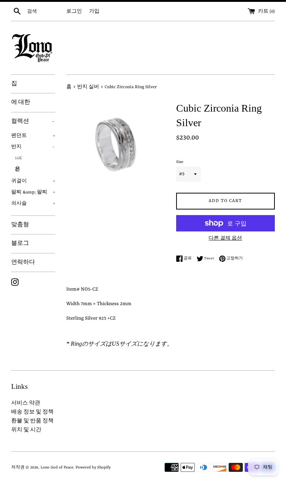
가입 (94, 11)
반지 (32, 147)
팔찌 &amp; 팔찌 (33, 192)
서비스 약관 (25, 403)
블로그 (20, 243)
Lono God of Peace (57, 467)
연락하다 (23, 262)
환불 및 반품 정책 (32, 421)
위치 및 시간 (26, 430)
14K (18, 158)
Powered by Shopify (93, 467)
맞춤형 (20, 225)
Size (179, 162)
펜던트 (33, 135)
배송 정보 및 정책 (32, 412)
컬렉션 (32, 121)
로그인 (74, 11)
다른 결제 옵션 (225, 238)
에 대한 (20, 102)
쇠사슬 (33, 203)
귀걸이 (33, 181)
